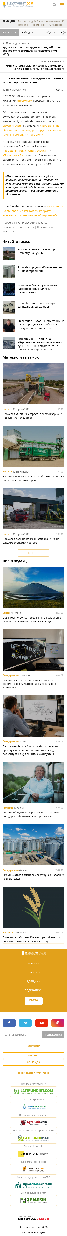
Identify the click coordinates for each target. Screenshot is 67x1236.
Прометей (9, 222)
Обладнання (30, 32)
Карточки (8, 932)
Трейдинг (49, 32)
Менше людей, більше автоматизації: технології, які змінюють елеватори (41, 22)
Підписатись (53, 1034)
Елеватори (9, 32)
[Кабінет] (33, 1007)
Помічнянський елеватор (18, 227)
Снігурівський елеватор (33, 222)
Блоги (6, 612)
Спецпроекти (11, 675)
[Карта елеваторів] (33, 1001)
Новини (7, 409)
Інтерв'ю (8, 807)
